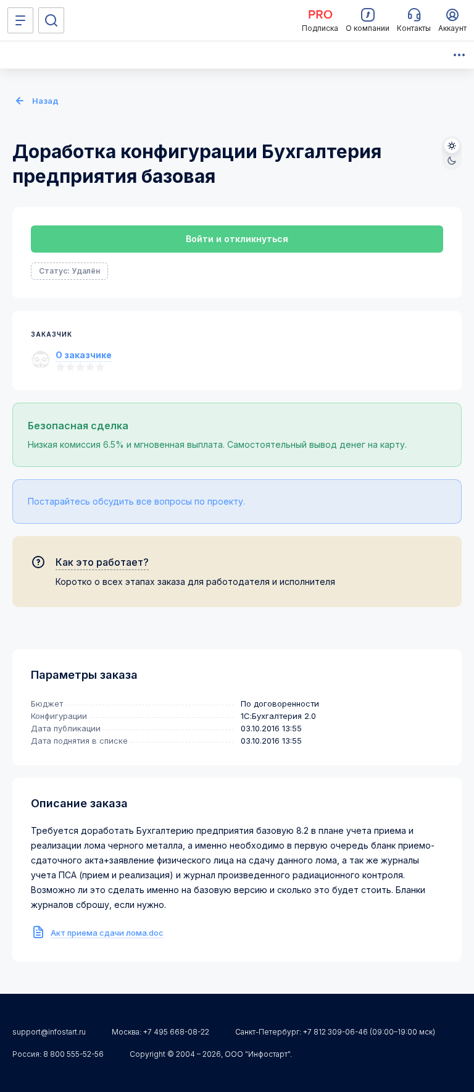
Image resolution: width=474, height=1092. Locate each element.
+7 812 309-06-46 (335, 1031)
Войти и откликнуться (237, 238)
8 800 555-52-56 (73, 1054)
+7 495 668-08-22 (176, 1031)
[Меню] (20, 20)
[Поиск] (51, 20)
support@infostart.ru (49, 1031)
